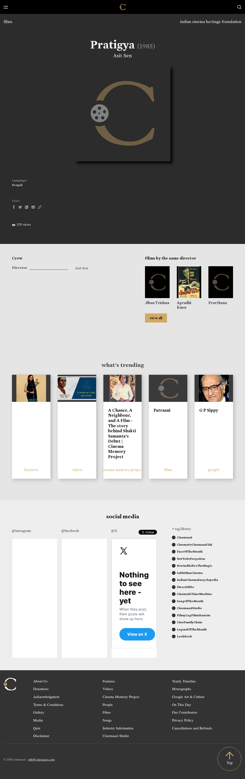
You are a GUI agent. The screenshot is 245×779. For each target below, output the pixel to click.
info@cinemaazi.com (41, 759)
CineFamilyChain (189, 622)
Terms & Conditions (48, 704)
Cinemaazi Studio (116, 735)
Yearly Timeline (184, 681)
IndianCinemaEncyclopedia (197, 580)
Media (38, 720)
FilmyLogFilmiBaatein (193, 615)
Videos (108, 688)
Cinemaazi (184, 537)
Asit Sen (122, 55)
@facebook (70, 531)
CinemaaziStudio (189, 608)
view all (156, 318)
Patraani (162, 410)
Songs (107, 720)
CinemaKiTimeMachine (194, 594)
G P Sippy (208, 410)
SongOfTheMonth (190, 601)
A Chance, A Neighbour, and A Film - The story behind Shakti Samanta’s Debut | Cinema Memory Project (122, 433)
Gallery (38, 712)
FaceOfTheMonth (190, 551)
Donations (41, 688)
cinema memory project (122, 469)
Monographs (181, 688)
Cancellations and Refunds (192, 728)
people (214, 469)
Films (107, 712)
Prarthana (217, 302)
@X (114, 531)
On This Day (181, 704)
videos (77, 469)
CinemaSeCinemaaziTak (194, 544)
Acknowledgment (46, 696)
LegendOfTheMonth (192, 629)
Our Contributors (184, 712)
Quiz (36, 728)
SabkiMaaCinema (190, 573)
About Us (40, 681)
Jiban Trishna (157, 302)
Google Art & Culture (188, 696)
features (31, 469)
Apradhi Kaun (184, 305)
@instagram (21, 531)
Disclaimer (41, 735)
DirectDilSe (185, 587)
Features (109, 681)
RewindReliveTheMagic (194, 565)
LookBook (184, 636)
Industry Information (118, 728)
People (108, 704)
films (8, 21)
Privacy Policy (183, 720)
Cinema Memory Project (121, 696)
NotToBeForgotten (191, 558)
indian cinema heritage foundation (210, 21)
